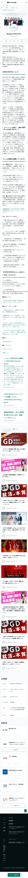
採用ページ (5, 353)
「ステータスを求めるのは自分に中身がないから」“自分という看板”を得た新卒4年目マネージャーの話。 (13, 332)
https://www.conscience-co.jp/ (17, 690)
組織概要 (11, 820)
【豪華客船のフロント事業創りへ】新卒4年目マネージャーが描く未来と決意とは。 (13, 317)
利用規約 (11, 823)
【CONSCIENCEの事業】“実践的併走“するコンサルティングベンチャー (13, 211)
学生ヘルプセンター (4, 858)
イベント (6, 429)
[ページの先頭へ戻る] (25, 810)
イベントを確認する (14, 749)
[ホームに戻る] (12, 3)
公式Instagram (7, 341)
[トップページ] (1, 8)
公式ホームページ (7, 349)
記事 (15, 429)
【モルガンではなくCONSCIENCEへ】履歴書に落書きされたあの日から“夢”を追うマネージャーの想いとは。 (13, 325)
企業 (4, 827)
